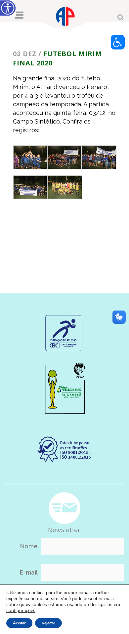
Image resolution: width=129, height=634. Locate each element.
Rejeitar (48, 623)
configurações (20, 611)
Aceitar (19, 623)
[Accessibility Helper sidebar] (8, 8)
